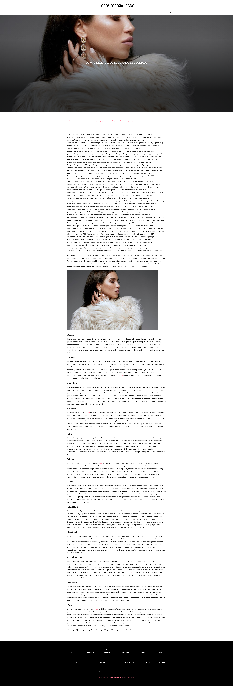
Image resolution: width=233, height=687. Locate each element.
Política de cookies (120, 677)
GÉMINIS (107, 650)
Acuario (77, 121)
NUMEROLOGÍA (154, 12)
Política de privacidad (106, 677)
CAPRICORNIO (125, 653)
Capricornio (92, 121)
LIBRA (73, 653)
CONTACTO (77, 662)
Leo (109, 121)
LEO (142, 650)
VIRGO (160, 650)
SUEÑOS (120, 12)
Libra (112, 121)
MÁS (163, 12)
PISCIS (160, 653)
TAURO (90, 650)
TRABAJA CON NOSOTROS (155, 662)
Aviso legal (130, 677)
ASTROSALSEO (131, 12)
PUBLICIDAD (129, 662)
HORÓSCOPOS (100, 12)
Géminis (105, 121)
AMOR (142, 12)
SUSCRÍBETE (103, 662)
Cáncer (86, 121)
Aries (82, 121)
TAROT (112, 12)
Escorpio (99, 121)
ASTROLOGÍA (86, 12)
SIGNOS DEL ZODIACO (69, 12)
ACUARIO (142, 653)
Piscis (124, 121)
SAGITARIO (107, 653)
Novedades (118, 121)
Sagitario (129, 121)
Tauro (135, 121)
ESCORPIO (90, 653)
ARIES (73, 650)
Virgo (138, 121)
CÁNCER (125, 650)
